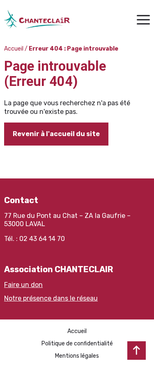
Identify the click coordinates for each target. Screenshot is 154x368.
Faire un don (23, 285)
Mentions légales (77, 355)
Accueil (13, 48)
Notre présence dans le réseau (51, 298)
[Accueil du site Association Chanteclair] (37, 19)
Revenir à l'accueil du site (56, 134)
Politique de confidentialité (77, 343)
